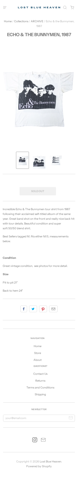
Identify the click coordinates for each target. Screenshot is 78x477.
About (37, 359)
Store (37, 353)
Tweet (33, 309)
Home (8, 21)
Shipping (40, 394)
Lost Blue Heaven (50, 461)
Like (23, 309)
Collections (21, 21)
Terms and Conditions (40, 387)
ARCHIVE (37, 21)
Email (53, 309)
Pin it (43, 309)
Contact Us (40, 373)
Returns (40, 380)
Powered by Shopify (38, 466)
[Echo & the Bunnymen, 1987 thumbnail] (22, 160)
